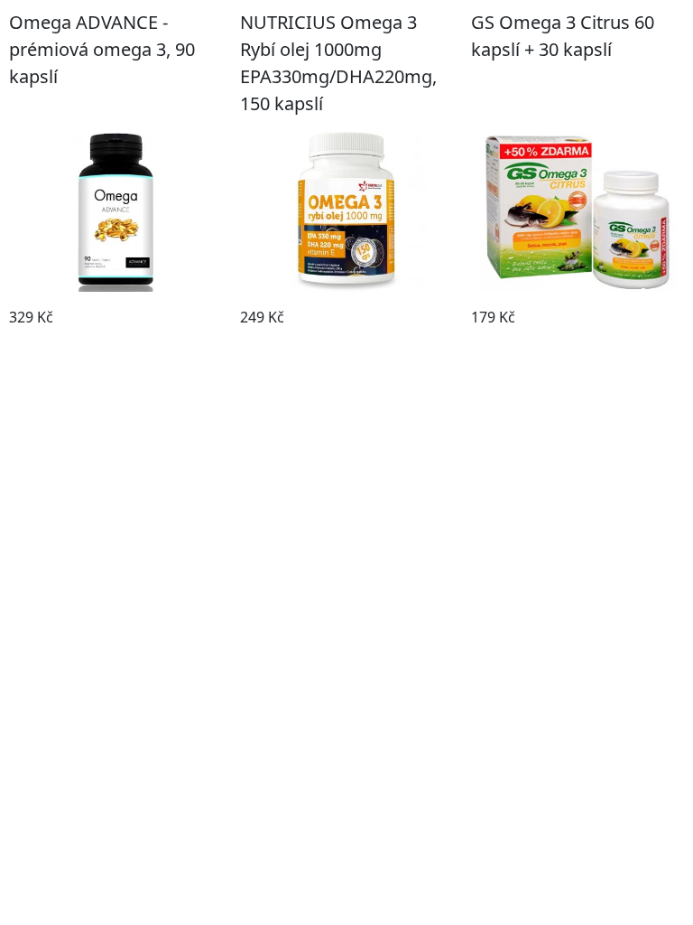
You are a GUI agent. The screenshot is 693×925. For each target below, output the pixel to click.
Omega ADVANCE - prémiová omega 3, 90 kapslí (102, 49)
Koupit (115, 345)
